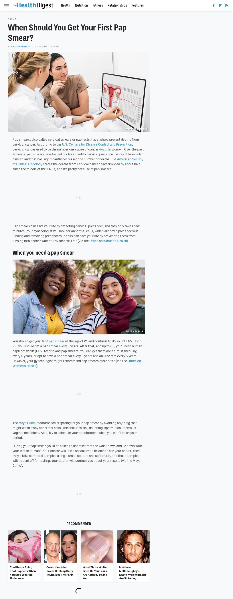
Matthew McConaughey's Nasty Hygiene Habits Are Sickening (133, 572)
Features (138, 5)
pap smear (56, 341)
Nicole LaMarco (20, 46)
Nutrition (81, 5)
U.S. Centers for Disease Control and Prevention (97, 144)
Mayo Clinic (27, 423)
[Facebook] (214, 6)
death (103, 149)
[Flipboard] (220, 6)
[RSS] (227, 6)
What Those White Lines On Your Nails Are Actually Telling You (95, 572)
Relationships (117, 5)
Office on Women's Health (108, 241)
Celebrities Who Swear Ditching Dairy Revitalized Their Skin (60, 571)
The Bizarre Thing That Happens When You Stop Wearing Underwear (23, 572)
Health (65, 5)
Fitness (98, 5)
